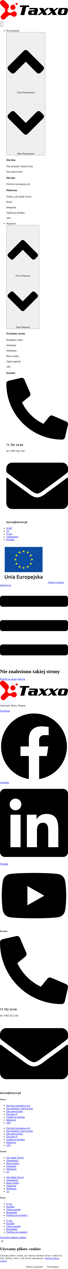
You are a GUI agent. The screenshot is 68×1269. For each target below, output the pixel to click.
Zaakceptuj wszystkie (12, 1267)
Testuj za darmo (56, 582)
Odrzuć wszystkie (34, 1267)
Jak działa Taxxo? (15, 1157)
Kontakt (10, 373)
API (8, 218)
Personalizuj (52, 1267)
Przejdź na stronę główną (12, 679)
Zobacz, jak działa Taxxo (18, 196)
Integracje (11, 207)
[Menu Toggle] (1, 24)
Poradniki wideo (14, 340)
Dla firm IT (12, 1114)
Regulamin (11, 1212)
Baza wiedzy (12, 356)
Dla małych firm (14, 171)
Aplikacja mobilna (15, 212)
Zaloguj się (5, 585)
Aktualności (12, 1160)
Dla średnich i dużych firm (19, 166)
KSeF (9, 202)
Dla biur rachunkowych (18, 184)
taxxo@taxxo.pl (16, 522)
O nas (9, 1203)
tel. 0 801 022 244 (15, 451)
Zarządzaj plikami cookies (13, 1237)
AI (7, 1172)
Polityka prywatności (16, 1215)
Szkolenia (11, 345)
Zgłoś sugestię (13, 361)
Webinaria (11, 350)
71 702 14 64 (14, 445)
